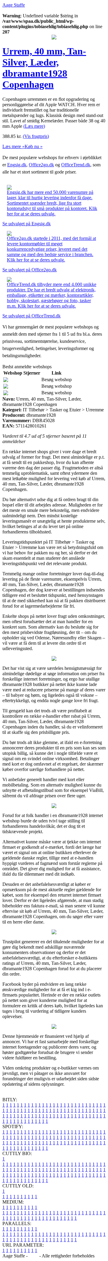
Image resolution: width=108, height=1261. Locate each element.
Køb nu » (34, 146)
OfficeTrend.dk (75, 164)
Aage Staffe (13, 4)
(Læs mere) (34, 126)
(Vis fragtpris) (36, 136)
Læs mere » (13, 146)
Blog (33, 1255)
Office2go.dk (41, 164)
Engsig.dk (16, 164)
